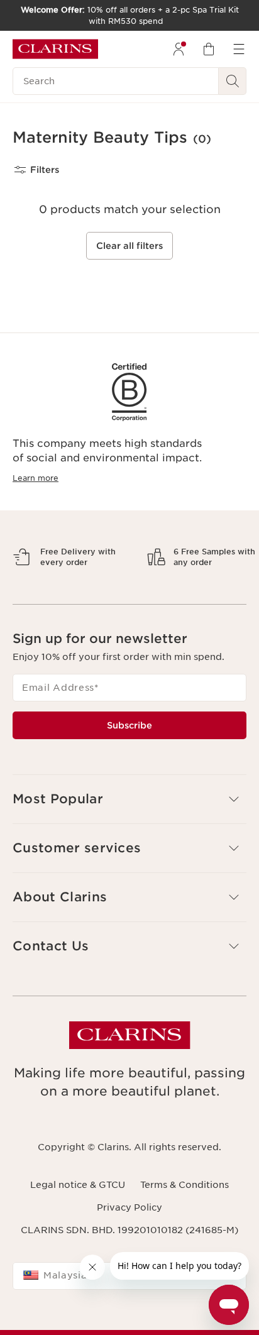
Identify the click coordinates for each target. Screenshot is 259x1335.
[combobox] (129, 1319)
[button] (129, 842)
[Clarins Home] (55, 49)
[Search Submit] (232, 81)
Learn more (35, 478)
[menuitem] (178, 49)
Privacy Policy (129, 1251)
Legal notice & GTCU (77, 1228)
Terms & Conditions (184, 1228)
